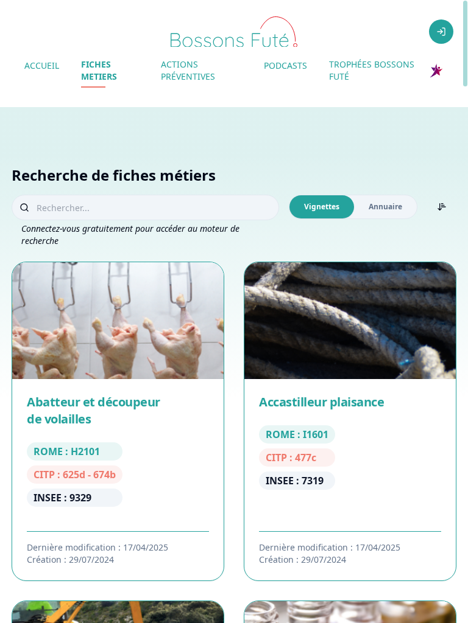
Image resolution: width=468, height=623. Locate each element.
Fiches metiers (99, 70)
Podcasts (285, 65)
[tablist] (353, 207)
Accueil (41, 65)
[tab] (321, 206)
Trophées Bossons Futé (371, 70)
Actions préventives (188, 70)
